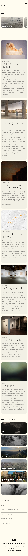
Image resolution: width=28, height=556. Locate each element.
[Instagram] (15, 544)
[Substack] (8, 544)
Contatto (22, 546)
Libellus (17, 546)
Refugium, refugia (11, 339)
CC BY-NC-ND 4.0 (19, 552)
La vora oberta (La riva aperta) (12, 235)
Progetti (6, 546)
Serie (10, 546)
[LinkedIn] (20, 544)
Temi (2, 5)
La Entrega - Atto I (12, 288)
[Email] (4, 544)
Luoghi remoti (9, 385)
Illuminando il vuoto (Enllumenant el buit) (13, 186)
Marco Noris (4, 4)
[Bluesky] (22, 544)
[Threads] (17, 544)
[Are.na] (6, 544)
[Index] (14, 540)
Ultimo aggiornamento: (13, 550)
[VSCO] (24, 544)
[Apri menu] (26, 4)
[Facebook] (11, 544)
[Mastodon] (13, 544)
